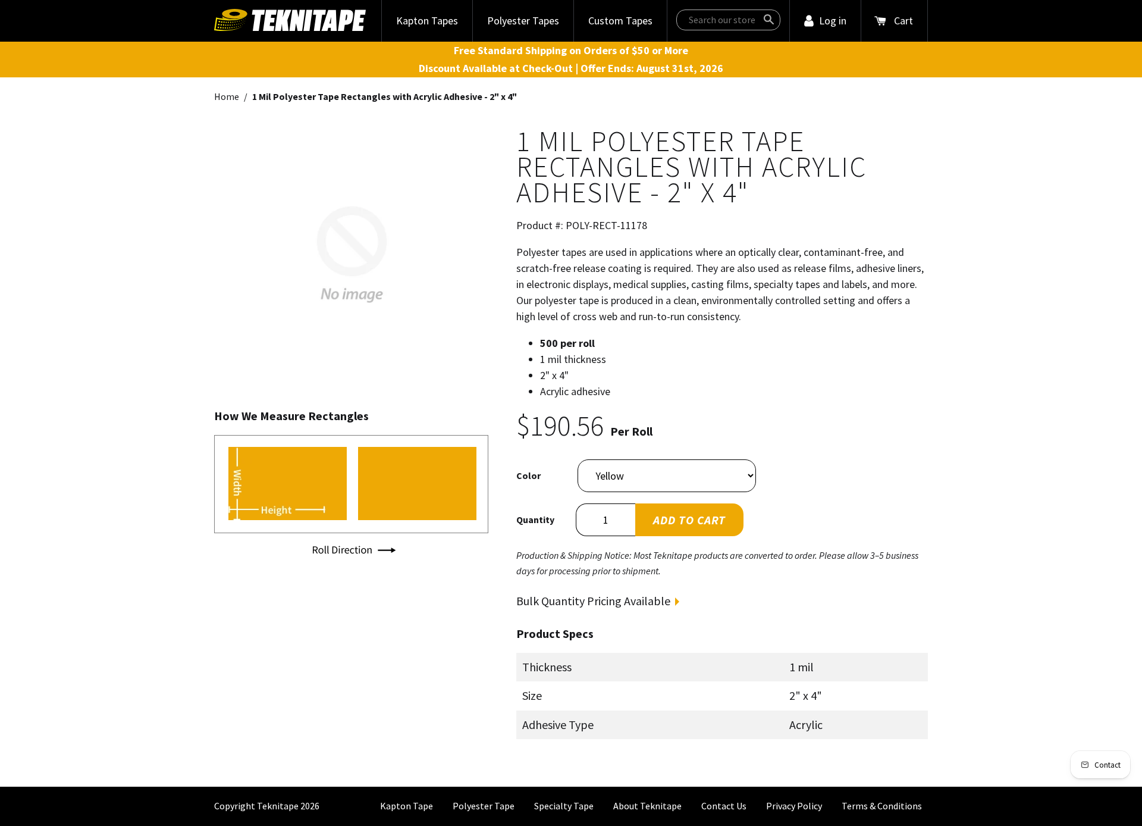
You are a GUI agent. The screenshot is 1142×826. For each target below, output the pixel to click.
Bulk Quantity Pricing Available (593, 600)
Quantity (535, 519)
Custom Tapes (620, 20)
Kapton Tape (406, 806)
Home (226, 96)
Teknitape (278, 806)
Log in (832, 20)
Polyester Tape (483, 806)
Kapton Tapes (427, 20)
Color (528, 475)
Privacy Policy (794, 806)
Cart (903, 20)
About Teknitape (647, 806)
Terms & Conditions (882, 806)
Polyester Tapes (523, 20)
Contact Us (723, 806)
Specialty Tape (564, 806)
